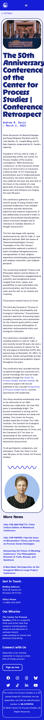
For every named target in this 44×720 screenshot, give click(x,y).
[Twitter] (8, 685)
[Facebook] (8, 678)
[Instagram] (17, 678)
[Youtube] (35, 685)
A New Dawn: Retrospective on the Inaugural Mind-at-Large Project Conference (21, 570)
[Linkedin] (26, 685)
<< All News (6, 13)
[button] (26, 5)
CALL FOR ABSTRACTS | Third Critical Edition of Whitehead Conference (18, 528)
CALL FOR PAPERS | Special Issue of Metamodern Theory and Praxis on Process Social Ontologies (21, 541)
